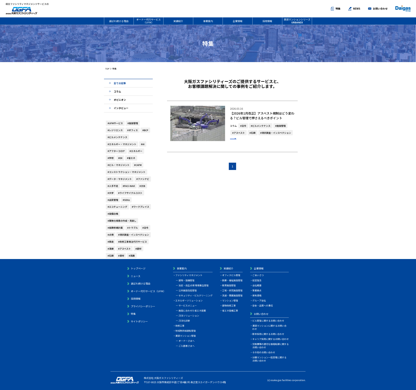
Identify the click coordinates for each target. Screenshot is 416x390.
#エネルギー (136, 151)
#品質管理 (113, 200)
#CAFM (138, 165)
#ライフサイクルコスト (130, 193)
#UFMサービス (115, 123)
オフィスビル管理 (231, 275)
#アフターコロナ (116, 151)
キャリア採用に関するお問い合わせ (270, 339)
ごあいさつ (258, 275)
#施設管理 (132, 123)
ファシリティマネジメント (188, 275)
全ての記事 (120, 83)
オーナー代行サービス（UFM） (148, 21)
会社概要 (256, 285)
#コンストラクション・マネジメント (126, 172)
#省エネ (131, 158)
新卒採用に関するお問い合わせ (268, 334)
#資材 (121, 255)
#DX (120, 158)
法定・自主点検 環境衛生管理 (194, 285)
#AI (142, 144)
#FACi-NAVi (129, 186)
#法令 (145, 227)
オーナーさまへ (187, 340)
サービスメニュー (188, 305)
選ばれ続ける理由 (119, 21)
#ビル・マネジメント (119, 165)
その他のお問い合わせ (263, 352)
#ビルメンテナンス (117, 137)
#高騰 (132, 255)
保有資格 (256, 295)
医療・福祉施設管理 (232, 280)
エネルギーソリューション (189, 300)
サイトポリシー (139, 321)
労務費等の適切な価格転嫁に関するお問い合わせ (270, 345)
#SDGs (126, 200)
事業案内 (208, 21)
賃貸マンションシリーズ (297, 21)
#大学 (111, 193)
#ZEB (142, 186)
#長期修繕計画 (115, 227)
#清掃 (111, 248)
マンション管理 (230, 300)
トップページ (138, 268)
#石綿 (111, 255)
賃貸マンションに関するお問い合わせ (269, 327)
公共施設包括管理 (188, 290)
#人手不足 (113, 186)
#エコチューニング (117, 206)
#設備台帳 (113, 213)
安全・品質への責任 (262, 305)
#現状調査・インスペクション (133, 234)
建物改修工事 (229, 305)
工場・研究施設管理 (232, 290)
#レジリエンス (115, 130)
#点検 (111, 234)
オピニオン (120, 99)
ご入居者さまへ (187, 345)
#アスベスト (124, 248)
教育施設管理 (229, 285)
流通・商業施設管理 (232, 295)
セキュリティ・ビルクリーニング (196, 295)
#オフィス (132, 130)
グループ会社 (259, 300)
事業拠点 (256, 290)
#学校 (111, 158)
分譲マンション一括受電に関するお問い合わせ (269, 359)
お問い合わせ (380, 8)
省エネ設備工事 (230, 310)
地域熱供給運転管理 (185, 330)
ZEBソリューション (189, 315)
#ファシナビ (142, 179)
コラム (117, 91)
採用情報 (267, 21)
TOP (107, 68)
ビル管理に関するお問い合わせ (268, 320)
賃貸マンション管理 (185, 335)
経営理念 (256, 280)
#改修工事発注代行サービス (132, 241)
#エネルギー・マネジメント (122, 144)
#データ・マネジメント (120, 179)
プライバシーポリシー (143, 306)
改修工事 (179, 325)
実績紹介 (178, 21)
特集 (338, 8)
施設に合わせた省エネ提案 (192, 310)
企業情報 (237, 21)
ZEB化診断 (184, 320)
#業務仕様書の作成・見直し (122, 220)
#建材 (138, 248)
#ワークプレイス (140, 206)
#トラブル (132, 227)
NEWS (356, 8)
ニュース (135, 276)
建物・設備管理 (187, 280)
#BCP (145, 130)
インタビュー (121, 108)
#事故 (111, 241)
